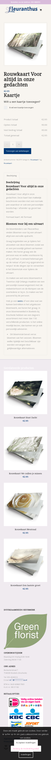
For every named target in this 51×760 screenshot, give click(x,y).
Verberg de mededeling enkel (26, 748)
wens (20, 300)
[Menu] (34, 9)
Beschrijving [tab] (12, 175)
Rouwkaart (34, 160)
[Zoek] (27, 9)
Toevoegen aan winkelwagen (17, 151)
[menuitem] (27, 9)
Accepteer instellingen (26, 742)
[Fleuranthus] (21, 9)
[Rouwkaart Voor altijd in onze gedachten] (25, 44)
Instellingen (26, 754)
